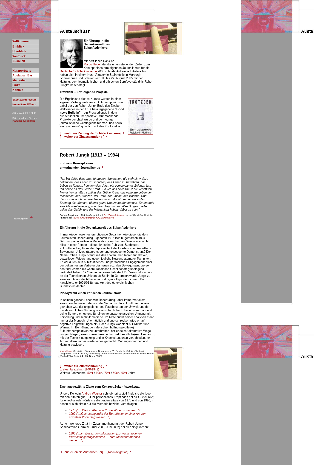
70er (107, 373)
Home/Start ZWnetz (24, 104)
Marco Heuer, (92, 64)
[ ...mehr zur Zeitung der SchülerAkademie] (91, 133)
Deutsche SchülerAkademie (78, 71)
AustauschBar (22, 75)
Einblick (18, 46)
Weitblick (19, 56)
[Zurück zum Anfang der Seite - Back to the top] (31, 218)
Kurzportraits (21, 70)
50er (90, 373)
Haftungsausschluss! (24, 120)
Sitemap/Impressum (24, 99)
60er (99, 373)
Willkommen (21, 41)
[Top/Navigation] (118, 452)
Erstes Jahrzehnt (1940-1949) (79, 369)
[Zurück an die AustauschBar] (83, 452)
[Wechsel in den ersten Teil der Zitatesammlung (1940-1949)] (103, 167)
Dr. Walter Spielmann (114, 215)
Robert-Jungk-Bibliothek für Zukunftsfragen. (93, 218)
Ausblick (18, 61)
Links (16, 85)
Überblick (19, 51)
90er (124, 373)
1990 (107, 415)
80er (116, 373)
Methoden (19, 80)
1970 (104, 410)
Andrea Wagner (92, 393)
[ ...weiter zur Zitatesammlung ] (82, 136)
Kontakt (17, 90)
